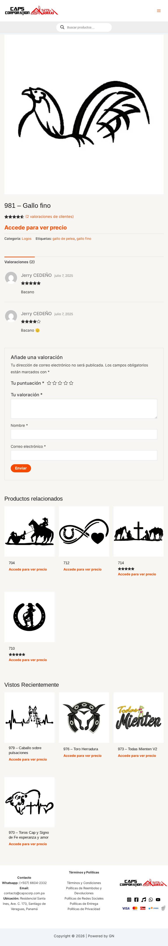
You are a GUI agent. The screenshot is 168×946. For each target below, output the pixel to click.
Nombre (19, 425)
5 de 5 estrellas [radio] (71, 383)
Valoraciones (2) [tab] (19, 262)
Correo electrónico (28, 446)
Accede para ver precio (35, 227)
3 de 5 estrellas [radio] (60, 383)
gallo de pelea (63, 238)
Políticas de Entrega (84, 903)
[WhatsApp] (151, 899)
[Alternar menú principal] (159, 11)
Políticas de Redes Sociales (84, 898)
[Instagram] (129, 899)
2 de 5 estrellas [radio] (54, 383)
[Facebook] (136, 899)
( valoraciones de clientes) (49, 216)
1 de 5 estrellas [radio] (49, 383)
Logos (27, 238)
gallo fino (84, 238)
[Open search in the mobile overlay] (84, 27)
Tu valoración (27, 394)
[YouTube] (158, 899)
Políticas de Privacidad (84, 909)
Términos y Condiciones (84, 883)
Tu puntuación (27, 383)
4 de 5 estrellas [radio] (65, 383)
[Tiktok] (143, 899)
